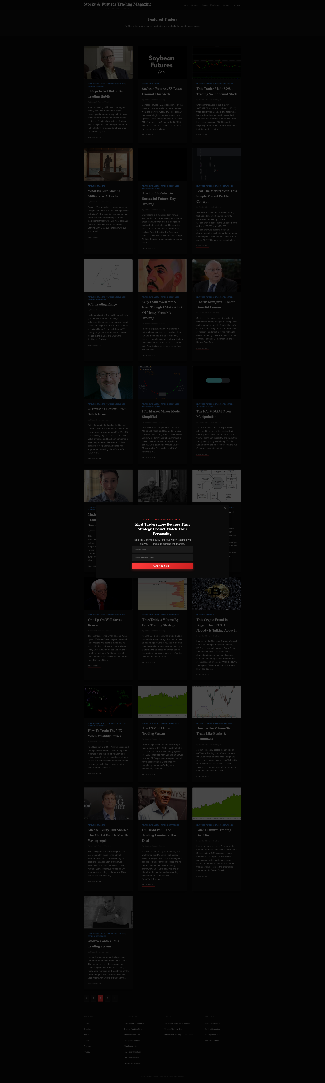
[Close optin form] (225, 508)
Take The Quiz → (162, 566)
